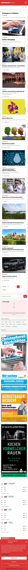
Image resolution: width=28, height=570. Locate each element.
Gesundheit (5, 141)
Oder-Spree (19, 324)
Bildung (4, 167)
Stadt (7, 324)
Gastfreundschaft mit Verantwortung (12, 222)
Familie (4, 63)
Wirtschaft (5, 195)
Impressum (20, 568)
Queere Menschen (7, 118)
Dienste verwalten (5, 554)
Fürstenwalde (14, 326)
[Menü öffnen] (25, 7)
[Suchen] (23, 7)
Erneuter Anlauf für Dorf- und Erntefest (13, 66)
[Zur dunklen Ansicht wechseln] (26, 3)
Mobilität (4, 37)
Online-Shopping (8, 40)
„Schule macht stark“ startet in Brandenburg (8, 169)
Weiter (4, 289)
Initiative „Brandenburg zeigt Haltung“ (13, 91)
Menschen (24, 324)
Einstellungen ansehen (14, 565)
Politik (4, 89)
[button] (26, 541)
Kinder (3, 326)
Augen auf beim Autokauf (9, 276)
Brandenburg (8, 326)
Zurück (4, 286)
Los (25, 296)
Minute (3, 324)
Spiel (14, 324)
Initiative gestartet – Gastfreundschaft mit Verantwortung (12, 248)
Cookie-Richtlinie (9, 568)
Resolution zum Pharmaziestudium (12, 197)
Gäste (11, 324)
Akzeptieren (14, 558)
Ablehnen (14, 561)
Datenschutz (15, 568)
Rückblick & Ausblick (8, 143)
